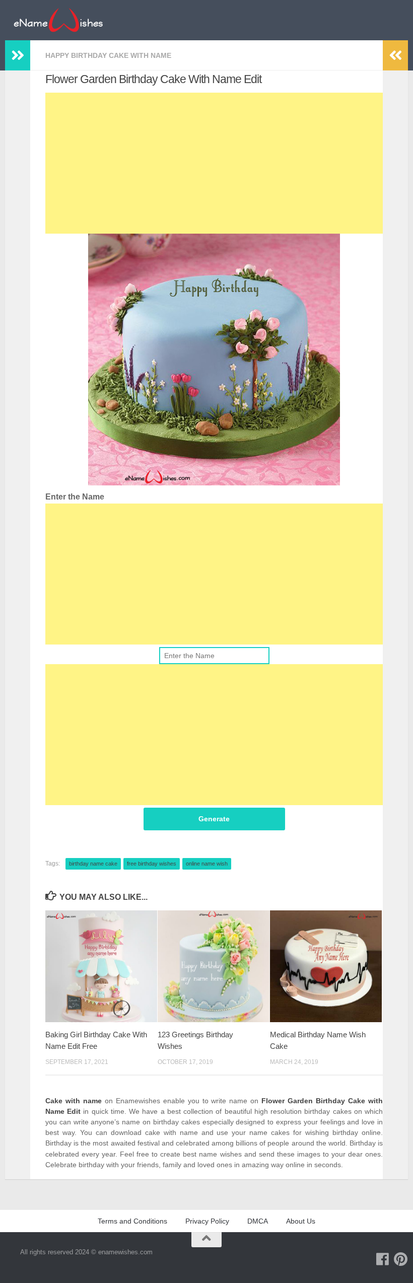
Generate (214, 819)
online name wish (207, 864)
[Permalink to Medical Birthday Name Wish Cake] (326, 966)
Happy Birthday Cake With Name (108, 55)
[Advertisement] (214, 163)
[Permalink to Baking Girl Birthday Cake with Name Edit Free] (101, 966)
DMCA (257, 1221)
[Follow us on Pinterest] (401, 1259)
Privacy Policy (207, 1221)
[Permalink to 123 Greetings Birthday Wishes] (213, 966)
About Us (300, 1221)
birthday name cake (93, 864)
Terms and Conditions (132, 1221)
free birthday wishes (151, 864)
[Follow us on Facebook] (383, 1259)
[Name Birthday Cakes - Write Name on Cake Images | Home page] (58, 20)
